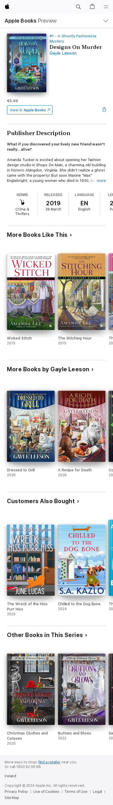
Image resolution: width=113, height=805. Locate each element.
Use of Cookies (46, 792)
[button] (78, 7)
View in (28, 110)
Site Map (12, 798)
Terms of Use (76, 792)
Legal (97, 792)
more (101, 180)
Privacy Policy (16, 792)
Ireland (10, 776)
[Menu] (106, 7)
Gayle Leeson (63, 53)
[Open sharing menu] (104, 110)
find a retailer (50, 762)
